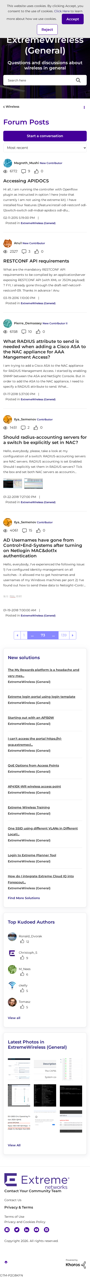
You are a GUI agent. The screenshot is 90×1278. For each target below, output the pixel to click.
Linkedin (26, 1229)
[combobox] (45, 80)
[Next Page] (72, 635)
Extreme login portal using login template (41, 697)
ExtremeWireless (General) (38, 223)
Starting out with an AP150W (31, 718)
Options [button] (84, 107)
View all (14, 1018)
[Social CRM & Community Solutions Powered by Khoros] (76, 1263)
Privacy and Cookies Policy (24, 1222)
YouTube (36, 1229)
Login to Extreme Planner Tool (32, 855)
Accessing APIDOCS (26, 180)
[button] (73, 19)
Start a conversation (45, 136)
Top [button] (6, 1262)
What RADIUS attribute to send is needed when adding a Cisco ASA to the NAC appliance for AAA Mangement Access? (44, 349)
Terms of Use (14, 1217)
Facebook (7, 1229)
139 (64, 635)
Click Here (62, 11)
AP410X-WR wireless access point (34, 786)
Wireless (12, 107)
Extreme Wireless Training (29, 807)
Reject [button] (47, 30)
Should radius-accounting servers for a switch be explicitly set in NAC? (45, 440)
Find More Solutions (24, 898)
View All (14, 1145)
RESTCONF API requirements (36, 261)
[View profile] (7, 163)
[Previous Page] (17, 635)
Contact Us (12, 1200)
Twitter (16, 1229)
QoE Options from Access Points (33, 765)
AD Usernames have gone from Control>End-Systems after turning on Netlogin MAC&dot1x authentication (42, 547)
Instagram (46, 1229)
